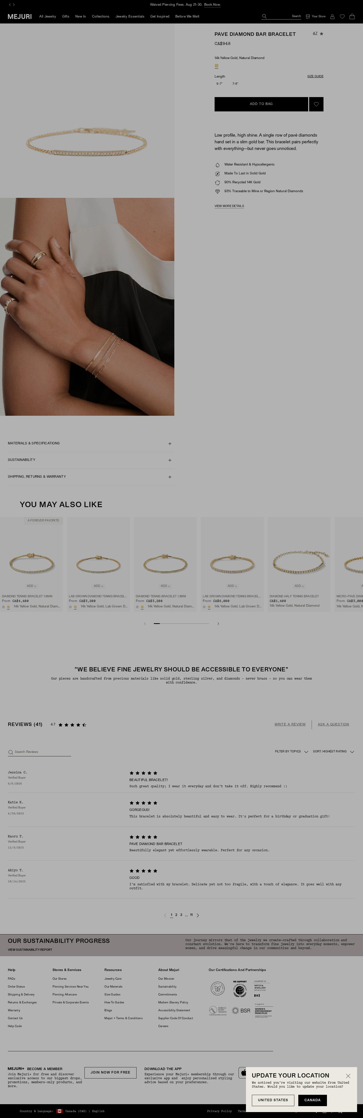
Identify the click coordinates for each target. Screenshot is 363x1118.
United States (273, 1100)
